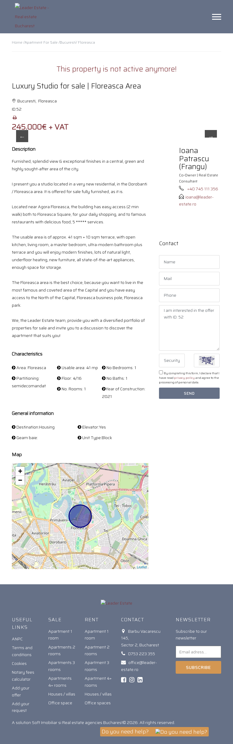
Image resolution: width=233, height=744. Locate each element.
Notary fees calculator (23, 675)
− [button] (20, 480)
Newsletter (193, 619)
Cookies (19, 663)
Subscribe (198, 667)
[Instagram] (131, 680)
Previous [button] (22, 136)
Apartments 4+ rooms (60, 681)
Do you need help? (126, 731)
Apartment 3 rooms (97, 665)
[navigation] (216, 16)
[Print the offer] (14, 117)
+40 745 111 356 (202, 188)
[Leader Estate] (116, 602)
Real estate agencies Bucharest (92, 722)
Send (189, 393)
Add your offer (20, 691)
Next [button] (211, 136)
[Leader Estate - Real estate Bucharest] (34, 16)
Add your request (20, 707)
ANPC (17, 639)
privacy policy (184, 377)
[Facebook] (123, 680)
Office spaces (98, 702)
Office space (60, 702)
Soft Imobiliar (44, 722)
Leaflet (142, 566)
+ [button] (20, 471)
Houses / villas (61, 694)
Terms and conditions (22, 651)
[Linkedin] (140, 680)
